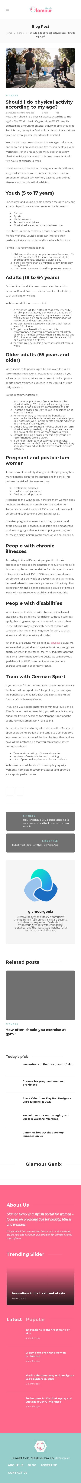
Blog (32, 1465)
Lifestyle (50, 841)
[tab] (14, 1319)
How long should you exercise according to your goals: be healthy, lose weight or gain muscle (46, 823)
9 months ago (27, 112)
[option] (40, 1004)
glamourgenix (13, 112)
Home (9, 32)
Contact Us (18, 1472)
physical (55, 642)
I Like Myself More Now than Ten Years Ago (35, 844)
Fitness (20, 32)
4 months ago (19, 1298)
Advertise (49, 1465)
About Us (15, 1465)
